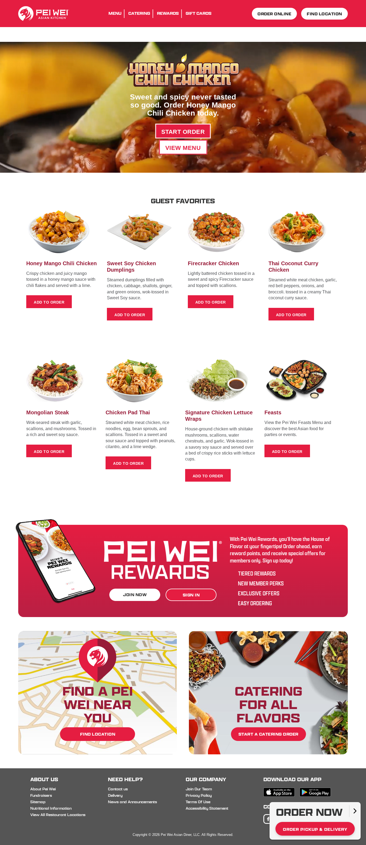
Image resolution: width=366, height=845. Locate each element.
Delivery (115, 795)
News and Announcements (132, 801)
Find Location (324, 13)
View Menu (183, 148)
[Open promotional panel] (355, 811)
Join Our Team (199, 789)
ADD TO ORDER (129, 315)
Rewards (168, 13)
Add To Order (49, 302)
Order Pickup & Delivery (315, 829)
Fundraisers (41, 795)
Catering (139, 13)
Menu (115, 13)
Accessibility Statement (207, 808)
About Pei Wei (43, 789)
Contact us (118, 789)
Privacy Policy (199, 795)
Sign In (191, 594)
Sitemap (38, 801)
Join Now (135, 594)
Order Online (274, 13)
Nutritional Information (51, 808)
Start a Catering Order (268, 734)
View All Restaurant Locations (57, 814)
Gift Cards (198, 13)
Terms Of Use (198, 801)
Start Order (183, 131)
